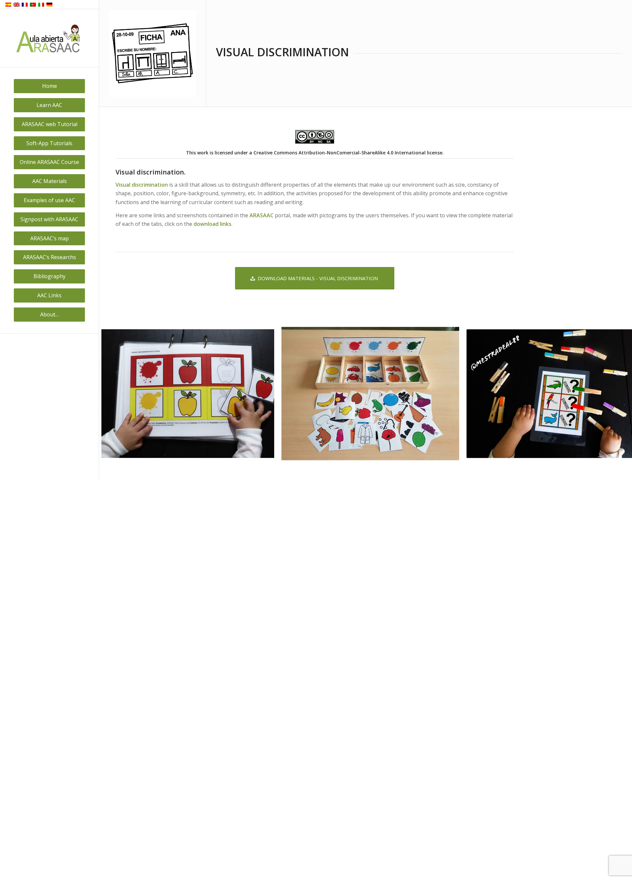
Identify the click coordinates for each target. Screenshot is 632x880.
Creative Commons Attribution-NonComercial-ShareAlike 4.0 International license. (348, 152)
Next (617, 394)
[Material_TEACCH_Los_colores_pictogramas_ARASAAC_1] (269, 453)
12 (394, 472)
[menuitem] (49, 86)
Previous (114, 394)
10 (384, 472)
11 (389, 472)
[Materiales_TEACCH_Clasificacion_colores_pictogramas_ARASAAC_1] (452, 453)
